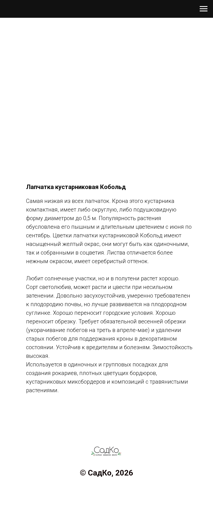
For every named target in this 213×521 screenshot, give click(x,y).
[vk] (106, 490)
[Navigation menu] (203, 9)
